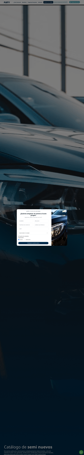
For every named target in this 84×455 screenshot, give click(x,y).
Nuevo (21, 239)
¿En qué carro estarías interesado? (23, 236)
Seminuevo (28, 239)
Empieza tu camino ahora (33, 243)
